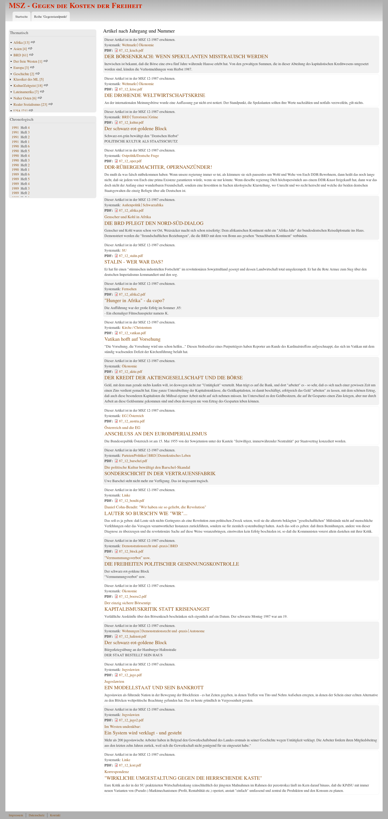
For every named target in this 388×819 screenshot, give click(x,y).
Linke (126, 495)
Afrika (21, 42)
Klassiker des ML (28, 79)
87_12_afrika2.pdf (132, 294)
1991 (15, 127)
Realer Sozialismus (30, 104)
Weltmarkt (129, 44)
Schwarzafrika (153, 204)
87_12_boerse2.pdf (132, 596)
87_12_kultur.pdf (131, 122)
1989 (15, 174)
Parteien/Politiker (134, 455)
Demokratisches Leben (174, 455)
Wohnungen (130, 630)
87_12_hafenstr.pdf (132, 636)
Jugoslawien (130, 669)
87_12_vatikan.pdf (132, 332)
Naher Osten (24, 98)
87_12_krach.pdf (131, 50)
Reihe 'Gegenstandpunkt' (50, 16)
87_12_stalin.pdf (131, 255)
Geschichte (23, 73)
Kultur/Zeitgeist (27, 85)
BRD (126, 116)
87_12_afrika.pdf (131, 210)
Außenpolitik (131, 204)
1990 (15, 146)
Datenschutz (36, 815)
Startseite (21, 16)
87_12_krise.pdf (130, 89)
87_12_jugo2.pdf (131, 720)
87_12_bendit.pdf (131, 500)
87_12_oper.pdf (130, 160)
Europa (21, 67)
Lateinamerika (26, 91)
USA (20, 110)
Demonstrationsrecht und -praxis (145, 545)
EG (124, 415)
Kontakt (55, 815)
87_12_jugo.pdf (130, 674)
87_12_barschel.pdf (133, 460)
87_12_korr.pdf (130, 765)
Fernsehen (129, 288)
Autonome (197, 630)
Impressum (16, 815)
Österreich (136, 415)
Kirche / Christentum (137, 327)
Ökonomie (146, 44)
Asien (20, 48)
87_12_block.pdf (131, 551)
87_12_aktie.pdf (130, 371)
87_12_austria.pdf (132, 421)
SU (124, 250)
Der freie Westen (27, 61)
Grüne (153, 116)
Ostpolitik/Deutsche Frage (140, 155)
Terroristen (139, 116)
